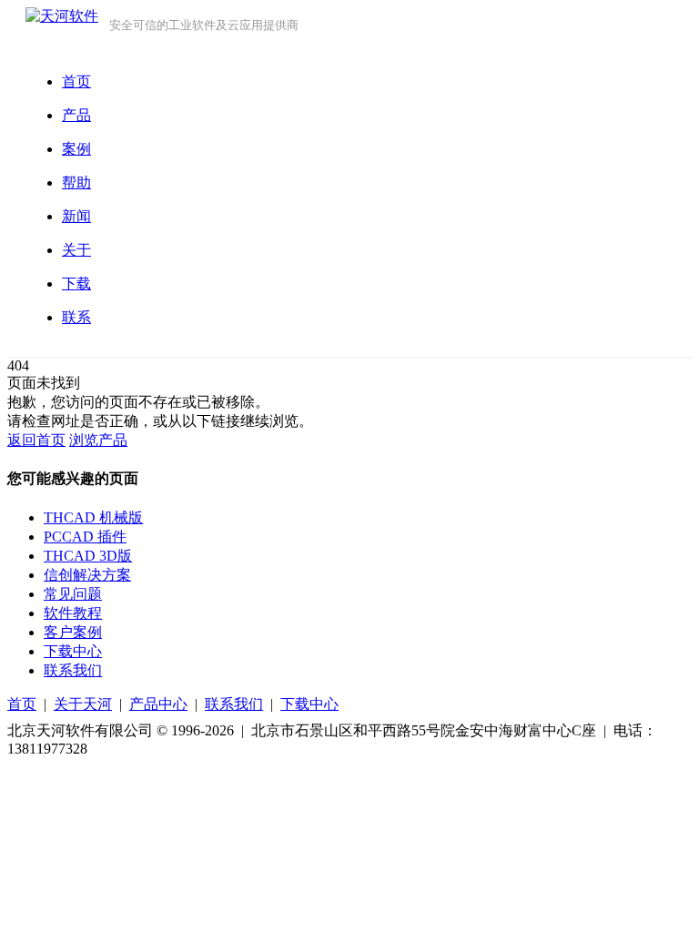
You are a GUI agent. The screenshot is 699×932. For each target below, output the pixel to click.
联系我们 (73, 670)
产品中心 (158, 704)
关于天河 (83, 704)
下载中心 (73, 651)
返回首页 (36, 440)
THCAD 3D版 (88, 555)
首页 (21, 704)
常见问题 (73, 594)
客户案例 (73, 632)
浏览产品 (98, 440)
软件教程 (73, 613)
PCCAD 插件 (85, 536)
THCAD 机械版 (93, 517)
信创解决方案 (87, 574)
